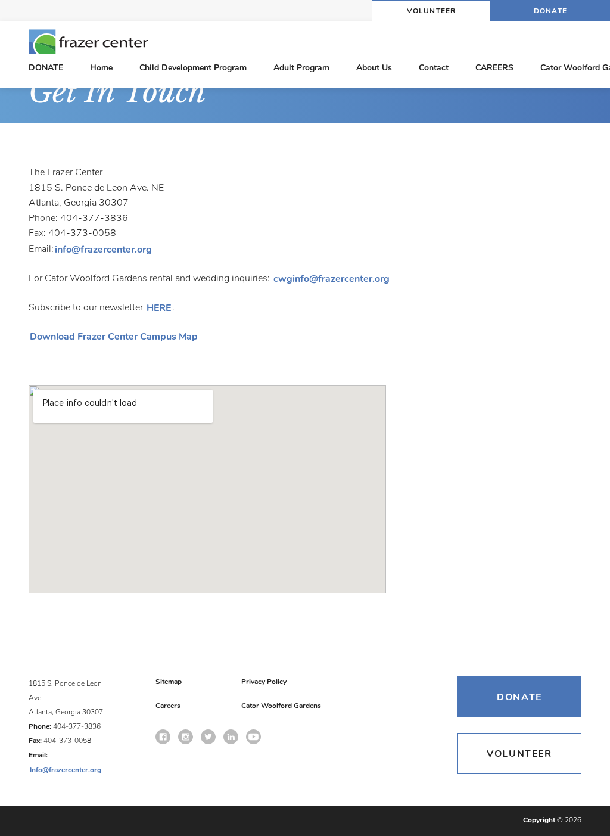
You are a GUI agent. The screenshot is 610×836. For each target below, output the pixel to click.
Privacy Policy (264, 681)
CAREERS (494, 67)
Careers (167, 705)
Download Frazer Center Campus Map (114, 336)
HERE (159, 308)
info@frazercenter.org (103, 249)
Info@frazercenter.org (65, 770)
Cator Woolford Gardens (281, 705)
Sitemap (168, 681)
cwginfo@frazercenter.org (331, 278)
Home (101, 67)
